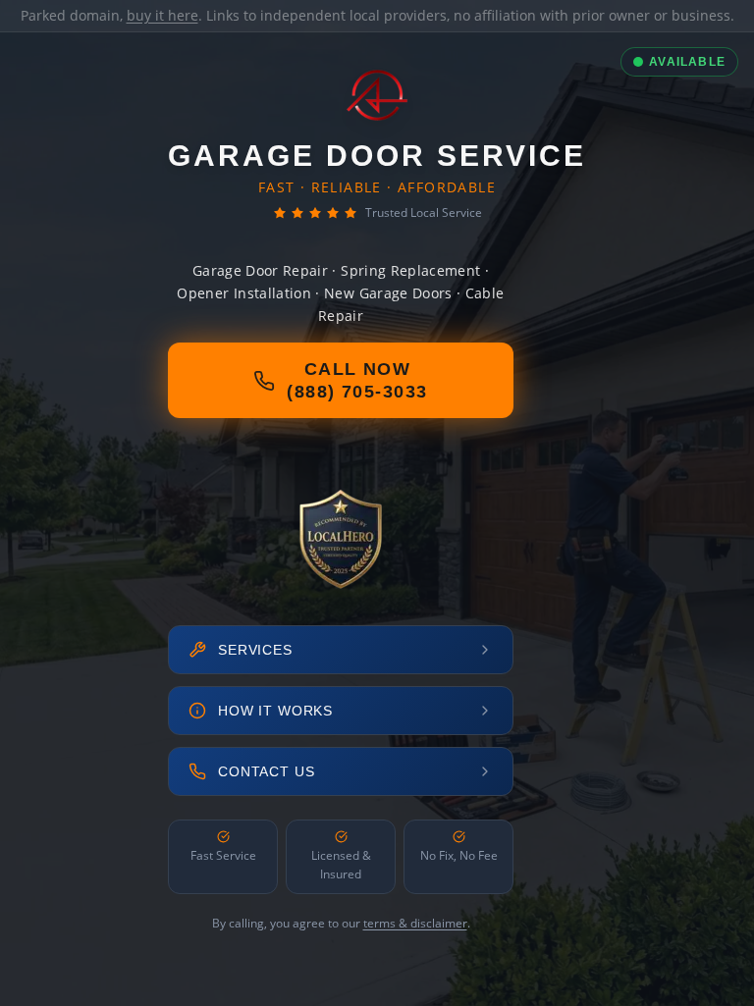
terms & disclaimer (415, 923)
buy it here (162, 15)
